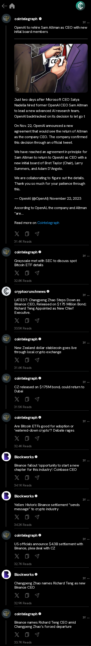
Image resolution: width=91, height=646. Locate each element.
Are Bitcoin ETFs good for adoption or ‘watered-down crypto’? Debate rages (44, 428)
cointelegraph (26, 18)
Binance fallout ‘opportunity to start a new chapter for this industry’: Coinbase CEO (46, 467)
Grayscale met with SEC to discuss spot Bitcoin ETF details (45, 262)
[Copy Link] (28, 234)
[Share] (38, 234)
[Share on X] (17, 234)
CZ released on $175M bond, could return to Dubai (49, 389)
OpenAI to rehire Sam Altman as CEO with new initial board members (50, 29)
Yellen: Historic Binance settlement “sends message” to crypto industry (47, 506)
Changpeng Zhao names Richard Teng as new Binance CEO (49, 585)
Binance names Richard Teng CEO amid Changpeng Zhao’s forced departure (45, 624)
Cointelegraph (48, 222)
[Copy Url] (28, 273)
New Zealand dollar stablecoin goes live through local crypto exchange (45, 349)
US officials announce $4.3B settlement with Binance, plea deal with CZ (48, 546)
